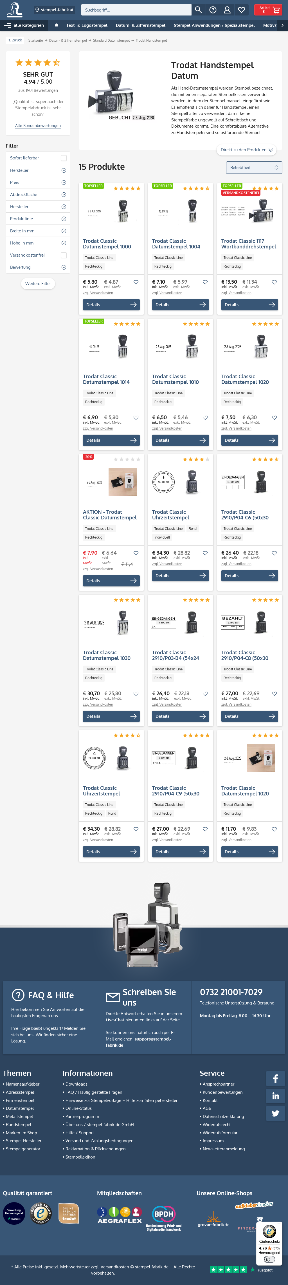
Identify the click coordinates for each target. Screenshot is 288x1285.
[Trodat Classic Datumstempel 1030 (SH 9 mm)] (108, 623)
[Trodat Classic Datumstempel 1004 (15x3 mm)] (177, 211)
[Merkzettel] (242, 9)
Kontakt (210, 1100)
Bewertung (20, 267)
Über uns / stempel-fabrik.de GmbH (100, 1124)
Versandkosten (115, 1267)
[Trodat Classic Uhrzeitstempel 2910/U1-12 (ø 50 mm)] (177, 482)
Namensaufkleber (22, 1084)
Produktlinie (21, 218)
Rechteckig (93, 266)
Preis (14, 182)
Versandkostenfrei (27, 255)
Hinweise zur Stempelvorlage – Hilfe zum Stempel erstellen (122, 1100)
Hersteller (19, 170)
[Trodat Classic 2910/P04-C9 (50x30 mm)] (177, 758)
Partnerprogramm (82, 1116)
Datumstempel (20, 1108)
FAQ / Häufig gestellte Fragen (94, 1092)
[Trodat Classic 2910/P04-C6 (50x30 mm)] (247, 482)
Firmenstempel (20, 1100)
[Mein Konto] (227, 9)
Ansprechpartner (218, 1084)
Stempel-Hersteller (23, 1140)
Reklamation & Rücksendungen (96, 1148)
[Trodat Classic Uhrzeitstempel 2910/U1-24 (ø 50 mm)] (108, 758)
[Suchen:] (136, 9)
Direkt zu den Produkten (244, 149)
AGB (207, 1108)
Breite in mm (22, 231)
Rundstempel (18, 1124)
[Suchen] (199, 9)
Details (93, 304)
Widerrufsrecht (217, 1124)
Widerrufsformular (220, 1132)
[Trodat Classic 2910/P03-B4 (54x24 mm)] (177, 623)
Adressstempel (20, 1092)
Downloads (76, 1084)
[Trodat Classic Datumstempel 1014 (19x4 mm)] (108, 347)
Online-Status (79, 1108)
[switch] (269, 1259)
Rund (193, 528)
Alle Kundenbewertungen (38, 125)
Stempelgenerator (23, 1148)
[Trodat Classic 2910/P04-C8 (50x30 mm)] (247, 623)
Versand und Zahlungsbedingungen (100, 1140)
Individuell (162, 537)
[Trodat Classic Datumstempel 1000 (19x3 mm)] (108, 211)
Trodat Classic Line (99, 257)
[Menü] (279, 1225)
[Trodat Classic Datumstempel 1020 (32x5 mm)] (247, 347)
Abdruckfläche (23, 194)
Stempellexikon (80, 1157)
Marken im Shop (21, 1132)
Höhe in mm (21, 243)
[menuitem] (143, 9)
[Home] (56, 25)
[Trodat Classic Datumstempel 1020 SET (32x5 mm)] (247, 758)
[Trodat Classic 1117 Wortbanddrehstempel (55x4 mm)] (247, 211)
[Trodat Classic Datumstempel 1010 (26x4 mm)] (177, 347)
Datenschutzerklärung (223, 1116)
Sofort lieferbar (24, 158)
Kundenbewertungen (223, 1092)
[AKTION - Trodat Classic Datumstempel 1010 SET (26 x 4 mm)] (108, 482)
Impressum (213, 1140)
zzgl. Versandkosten (98, 293)
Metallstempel (19, 1116)
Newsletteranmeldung (224, 1148)
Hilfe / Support (80, 1132)
